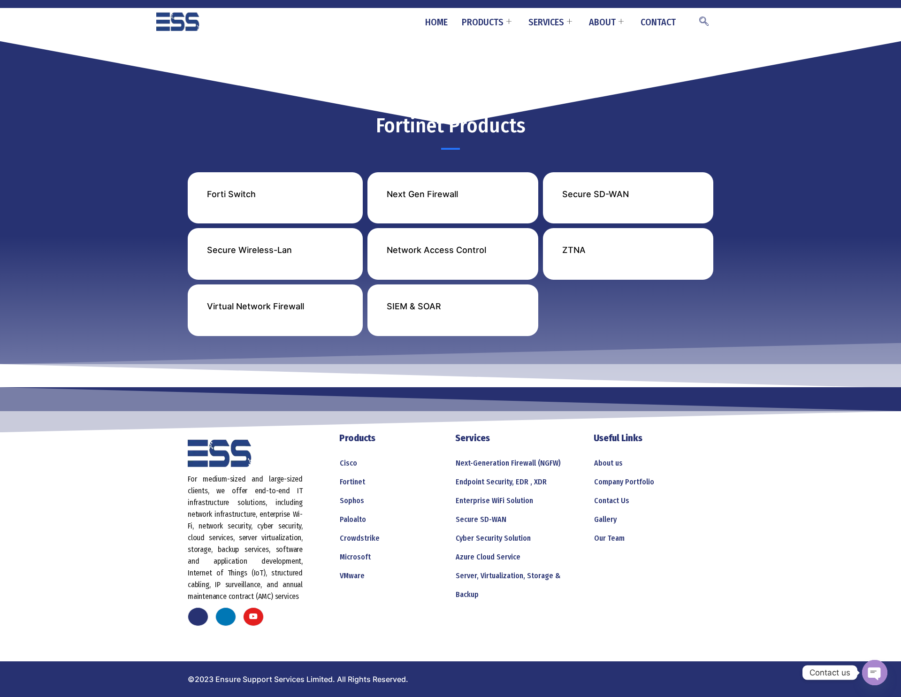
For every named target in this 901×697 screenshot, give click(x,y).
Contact (658, 22)
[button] (704, 22)
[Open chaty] (874, 672)
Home (436, 22)
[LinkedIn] (225, 616)
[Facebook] (198, 616)
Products (483, 22)
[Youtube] (253, 616)
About (602, 22)
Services (546, 22)
